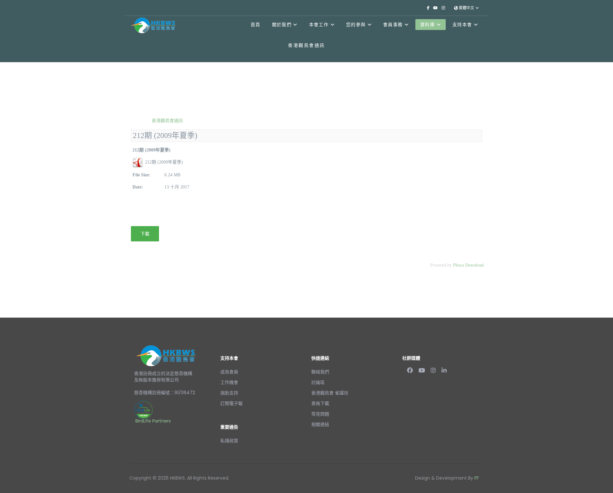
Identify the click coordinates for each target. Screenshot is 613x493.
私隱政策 (229, 441)
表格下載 (320, 403)
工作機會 (229, 382)
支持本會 (462, 24)
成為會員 (229, 372)
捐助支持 (229, 393)
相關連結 (320, 424)
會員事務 (393, 24)
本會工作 (319, 24)
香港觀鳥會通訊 (166, 120)
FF (476, 478)
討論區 (318, 382)
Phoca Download (468, 265)
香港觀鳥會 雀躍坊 (329, 393)
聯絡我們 (320, 372)
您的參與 (356, 24)
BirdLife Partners (153, 421)
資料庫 (427, 24)
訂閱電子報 (231, 403)
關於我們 (281, 24)
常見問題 (320, 414)
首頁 (256, 24)
